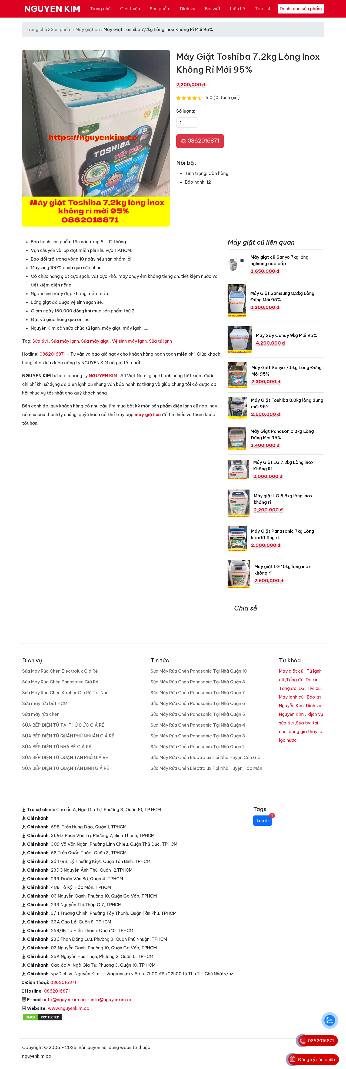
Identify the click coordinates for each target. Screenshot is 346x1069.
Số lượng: (185, 111)
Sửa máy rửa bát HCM (44, 703)
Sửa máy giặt (95, 341)
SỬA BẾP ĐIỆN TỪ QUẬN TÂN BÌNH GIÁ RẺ (65, 768)
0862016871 (202, 140)
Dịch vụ (187, 8)
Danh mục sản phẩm (301, 8)
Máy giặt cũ (87, 29)
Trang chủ (100, 8)
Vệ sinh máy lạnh (129, 341)
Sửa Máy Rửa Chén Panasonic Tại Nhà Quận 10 (199, 671)
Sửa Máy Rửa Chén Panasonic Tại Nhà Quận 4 (198, 725)
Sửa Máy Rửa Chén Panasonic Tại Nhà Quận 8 (198, 681)
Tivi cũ (314, 688)
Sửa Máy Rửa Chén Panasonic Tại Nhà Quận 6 (198, 703)
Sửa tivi (40, 341)
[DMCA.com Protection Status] (42, 1017)
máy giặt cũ (148, 414)
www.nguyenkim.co (68, 1008)
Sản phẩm (160, 8)
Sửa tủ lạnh (160, 341)
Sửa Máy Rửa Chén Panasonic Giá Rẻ (60, 681)
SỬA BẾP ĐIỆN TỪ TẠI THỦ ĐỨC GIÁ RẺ (63, 725)
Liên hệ (237, 8)
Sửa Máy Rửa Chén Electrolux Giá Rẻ (60, 671)
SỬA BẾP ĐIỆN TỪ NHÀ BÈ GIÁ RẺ (56, 746)
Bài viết (213, 8)
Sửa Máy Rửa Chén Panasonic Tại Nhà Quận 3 (198, 735)
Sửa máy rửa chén (40, 714)
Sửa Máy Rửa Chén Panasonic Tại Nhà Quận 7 (198, 692)
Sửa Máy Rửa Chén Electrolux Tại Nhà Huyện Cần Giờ (205, 757)
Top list (263, 8)
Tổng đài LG (292, 688)
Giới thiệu (130, 8)
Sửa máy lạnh (65, 341)
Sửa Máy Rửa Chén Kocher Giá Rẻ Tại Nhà (65, 692)
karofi (264, 819)
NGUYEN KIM (52, 8)
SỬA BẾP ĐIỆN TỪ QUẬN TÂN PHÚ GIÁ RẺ (65, 757)
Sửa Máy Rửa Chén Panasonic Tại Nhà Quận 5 (198, 714)
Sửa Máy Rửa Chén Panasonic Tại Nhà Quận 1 (197, 746)
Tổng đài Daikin (302, 679)
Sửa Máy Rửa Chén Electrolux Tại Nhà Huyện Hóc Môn (206, 768)
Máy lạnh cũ (291, 697)
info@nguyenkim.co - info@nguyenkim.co (88, 999)
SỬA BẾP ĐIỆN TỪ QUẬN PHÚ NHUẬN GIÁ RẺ (68, 735)
